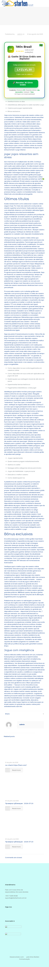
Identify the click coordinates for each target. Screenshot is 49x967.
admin (19, 34)
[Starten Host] (17, 3)
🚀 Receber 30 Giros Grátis (23, 83)
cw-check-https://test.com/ (16, 765)
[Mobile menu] (46, 3)
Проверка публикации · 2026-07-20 (19, 803)
